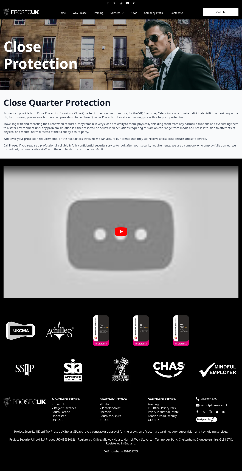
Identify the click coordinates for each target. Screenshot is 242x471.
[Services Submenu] (123, 13)
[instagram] (121, 3)
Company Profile (154, 13)
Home (62, 13)
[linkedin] (134, 3)
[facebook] (108, 3)
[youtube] (127, 3)
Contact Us (177, 13)
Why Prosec (79, 13)
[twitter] (114, 3)
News (134, 13)
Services (115, 13)
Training (98, 13)
